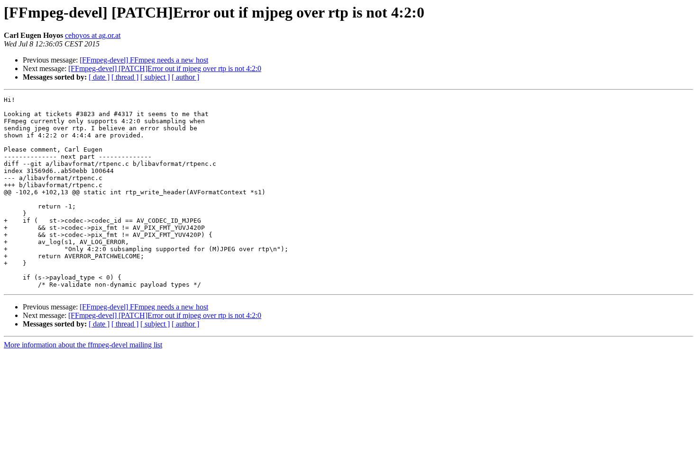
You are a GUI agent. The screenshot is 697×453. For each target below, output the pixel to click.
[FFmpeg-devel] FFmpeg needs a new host (144, 60)
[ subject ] (155, 77)
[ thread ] (124, 77)
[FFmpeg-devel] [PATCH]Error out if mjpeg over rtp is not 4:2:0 (164, 68)
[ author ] (185, 77)
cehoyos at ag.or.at (92, 35)
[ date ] (99, 77)
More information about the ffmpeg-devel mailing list (83, 345)
